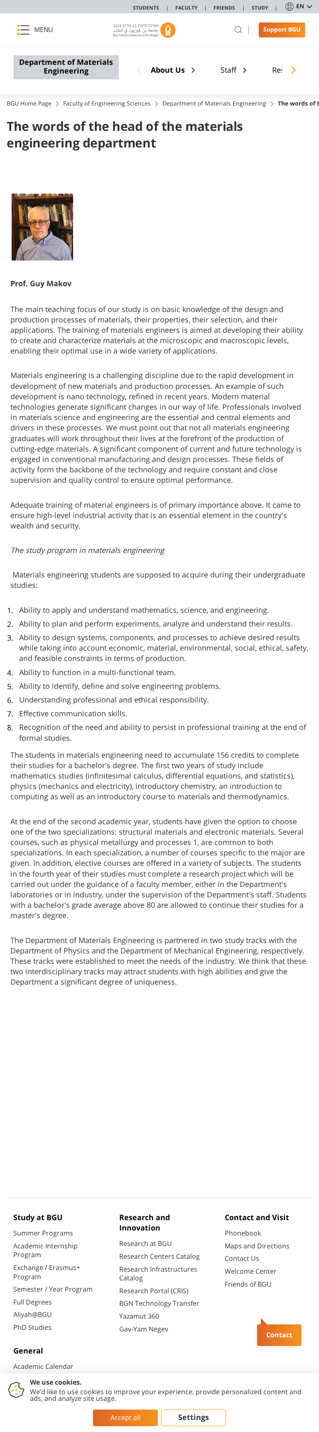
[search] (238, 30)
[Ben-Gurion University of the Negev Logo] (144, 30)
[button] (37, 30)
